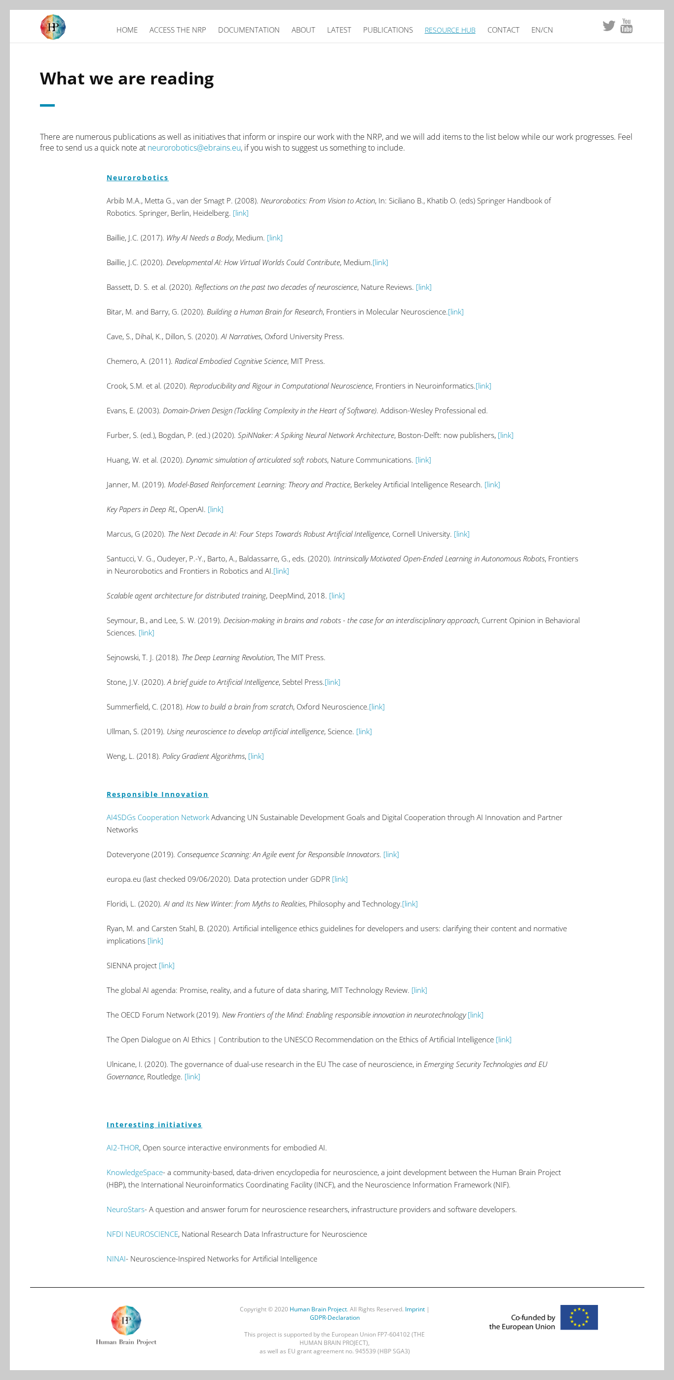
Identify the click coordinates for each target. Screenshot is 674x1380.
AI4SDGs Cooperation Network (159, 817)
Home (127, 30)
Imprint (415, 1309)
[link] (241, 213)
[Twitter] (609, 26)
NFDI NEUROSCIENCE (142, 1234)
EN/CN (542, 30)
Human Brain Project (318, 1309)
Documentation (249, 30)
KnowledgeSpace (135, 1172)
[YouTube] (627, 26)
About (303, 30)
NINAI (116, 1258)
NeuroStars (126, 1209)
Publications (388, 30)
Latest (339, 30)
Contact (503, 30)
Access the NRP (178, 30)
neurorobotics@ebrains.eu (194, 147)
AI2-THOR (123, 1147)
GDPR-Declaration (335, 1317)
